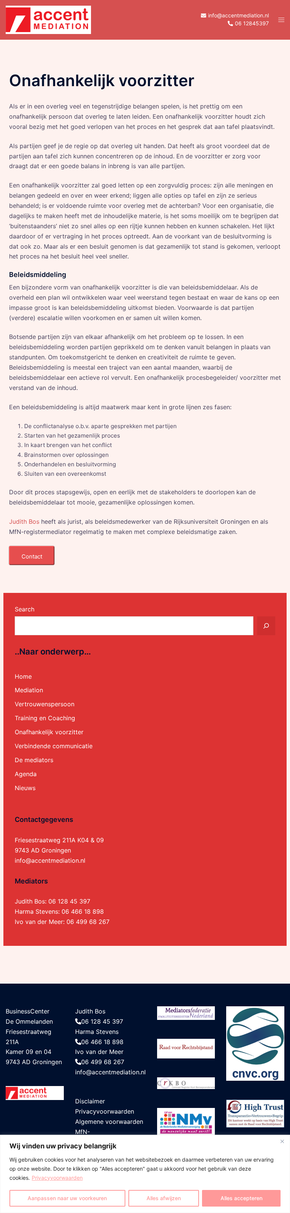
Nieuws (25, 788)
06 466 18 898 (83, 911)
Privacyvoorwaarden (57, 1177)
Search (24, 609)
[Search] (266, 625)
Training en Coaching (45, 718)
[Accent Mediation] (48, 19)
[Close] (282, 1141)
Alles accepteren (241, 1198)
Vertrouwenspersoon (44, 704)
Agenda (26, 774)
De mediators (34, 760)
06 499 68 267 (88, 921)
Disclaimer (90, 1101)
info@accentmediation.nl (50, 860)
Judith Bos (24, 521)
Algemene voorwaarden (109, 1121)
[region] (145, 1174)
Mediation (29, 690)
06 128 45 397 (69, 901)
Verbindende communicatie (54, 746)
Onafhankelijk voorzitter (49, 732)
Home (23, 676)
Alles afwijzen (164, 1198)
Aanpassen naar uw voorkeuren (67, 1198)
